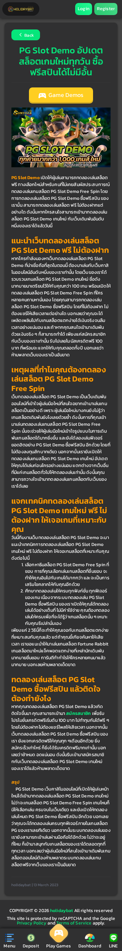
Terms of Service (73, 923)
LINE (113, 945)
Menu (9, 945)
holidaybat (62, 910)
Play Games (58, 945)
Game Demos (65, 95)
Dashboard (89, 945)
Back (28, 35)
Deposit (31, 945)
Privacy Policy (32, 923)
